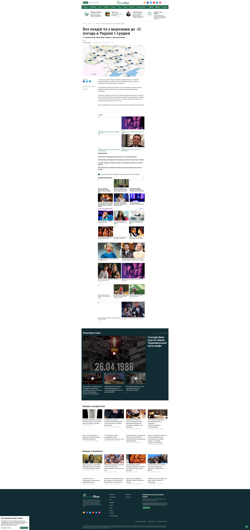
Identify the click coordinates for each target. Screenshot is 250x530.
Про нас (128, 494)
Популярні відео (92, 332)
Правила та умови (152, 521)
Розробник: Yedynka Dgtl (162, 521)
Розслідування (141, 7)
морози (93, 86)
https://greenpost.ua (156, 525)
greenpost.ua (113, 526)
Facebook (116, 174)
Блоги (125, 7)
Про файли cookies (6, 527)
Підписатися (146, 507)
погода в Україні (86, 86)
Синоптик (85, 89)
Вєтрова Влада (87, 42)
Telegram (137, 174)
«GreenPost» (101, 525)
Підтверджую (24, 527)
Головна (84, 23)
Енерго (113, 7)
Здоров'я (106, 7)
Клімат (97, 23)
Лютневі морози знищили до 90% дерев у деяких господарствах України (121, 160)
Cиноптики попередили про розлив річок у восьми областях (117, 157)
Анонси (132, 7)
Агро (119, 7)
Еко (100, 7)
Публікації (93, 7)
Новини (85, 7)
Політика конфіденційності (141, 521)
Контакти (128, 497)
